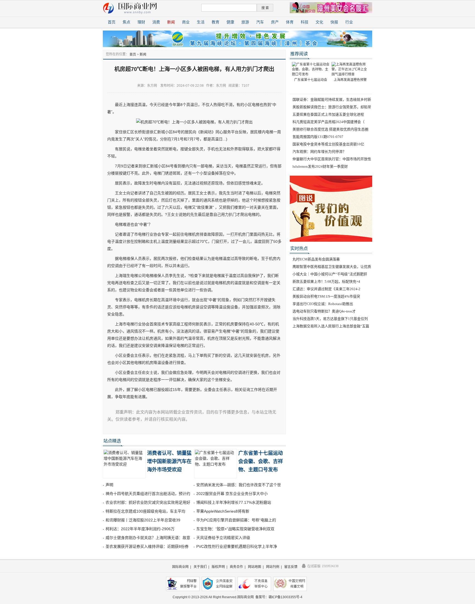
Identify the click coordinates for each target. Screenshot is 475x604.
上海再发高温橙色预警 (350, 80)
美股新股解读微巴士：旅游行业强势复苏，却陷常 (331, 107)
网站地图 (254, 567)
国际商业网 (180, 567)
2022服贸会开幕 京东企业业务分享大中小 (232, 493)
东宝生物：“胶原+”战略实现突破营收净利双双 (235, 529)
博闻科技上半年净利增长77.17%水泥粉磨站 (233, 502)
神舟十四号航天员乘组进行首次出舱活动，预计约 (148, 493)
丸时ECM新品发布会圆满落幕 (316, 259)
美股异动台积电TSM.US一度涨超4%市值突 (326, 296)
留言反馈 (290, 567)
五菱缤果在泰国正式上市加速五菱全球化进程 (328, 114)
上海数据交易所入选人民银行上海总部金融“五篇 (330, 326)
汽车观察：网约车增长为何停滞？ (319, 151)
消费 (156, 22)
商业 (186, 22)
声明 (109, 485)
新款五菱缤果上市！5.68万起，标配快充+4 (326, 281)
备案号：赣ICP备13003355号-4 (278, 597)
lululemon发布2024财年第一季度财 (320, 166)
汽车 (260, 22)
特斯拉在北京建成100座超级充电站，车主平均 (145, 511)
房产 (275, 22)
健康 (230, 22)
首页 (111, 22)
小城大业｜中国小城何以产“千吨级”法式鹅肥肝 (329, 274)
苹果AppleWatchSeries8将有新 (222, 511)
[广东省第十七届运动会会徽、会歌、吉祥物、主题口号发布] (310, 69)
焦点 (126, 22)
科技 (304, 22)
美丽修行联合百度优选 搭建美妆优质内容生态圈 (330, 129)
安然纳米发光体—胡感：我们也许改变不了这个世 (238, 485)
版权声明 (218, 567)
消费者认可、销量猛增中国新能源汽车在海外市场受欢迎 (169, 461)
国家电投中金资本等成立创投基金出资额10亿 (328, 144)
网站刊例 (272, 567)
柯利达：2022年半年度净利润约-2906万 (140, 529)
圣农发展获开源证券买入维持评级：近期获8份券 (147, 546)
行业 (349, 22)
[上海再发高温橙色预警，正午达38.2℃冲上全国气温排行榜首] (350, 69)
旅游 (245, 22)
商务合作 (236, 567)
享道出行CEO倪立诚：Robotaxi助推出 (322, 304)
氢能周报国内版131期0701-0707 (317, 137)
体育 (290, 22)
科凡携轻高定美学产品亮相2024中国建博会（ (328, 122)
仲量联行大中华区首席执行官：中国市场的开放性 (331, 159)
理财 (141, 22)
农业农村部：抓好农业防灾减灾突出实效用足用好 (148, 502)
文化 (319, 22)
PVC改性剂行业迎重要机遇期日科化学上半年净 (236, 546)
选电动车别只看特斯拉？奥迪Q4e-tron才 (324, 311)
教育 (215, 22)
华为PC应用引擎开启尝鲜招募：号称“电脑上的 (236, 520)
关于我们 (200, 567)
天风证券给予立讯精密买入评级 (223, 537)
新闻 (171, 22)
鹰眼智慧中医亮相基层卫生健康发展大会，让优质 (331, 267)
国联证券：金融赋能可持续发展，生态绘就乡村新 (331, 99)
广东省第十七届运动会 (310, 80)
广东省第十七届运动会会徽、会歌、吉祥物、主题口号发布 (260, 461)
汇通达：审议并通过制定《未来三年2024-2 (326, 289)
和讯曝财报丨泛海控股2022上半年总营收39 (143, 520)
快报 (334, 22)
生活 (201, 22)
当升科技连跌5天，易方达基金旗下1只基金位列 (330, 319)
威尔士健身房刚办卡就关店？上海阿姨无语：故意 (148, 537)
